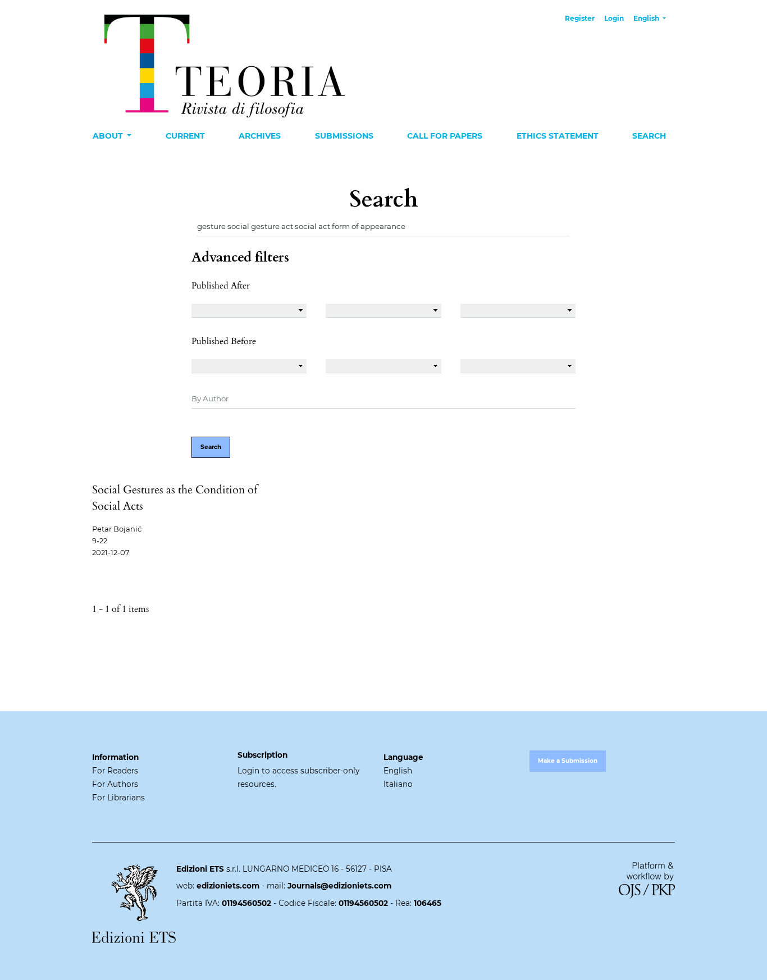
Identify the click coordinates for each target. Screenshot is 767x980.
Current (185, 136)
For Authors (115, 784)
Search (649, 136)
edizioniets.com (228, 885)
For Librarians (118, 797)
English (397, 770)
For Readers (115, 770)
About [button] (109, 136)
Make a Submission (567, 760)
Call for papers (444, 136)
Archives (260, 136)
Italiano (398, 784)
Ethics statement (558, 136)
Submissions (344, 136)
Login (614, 18)
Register (580, 18)
